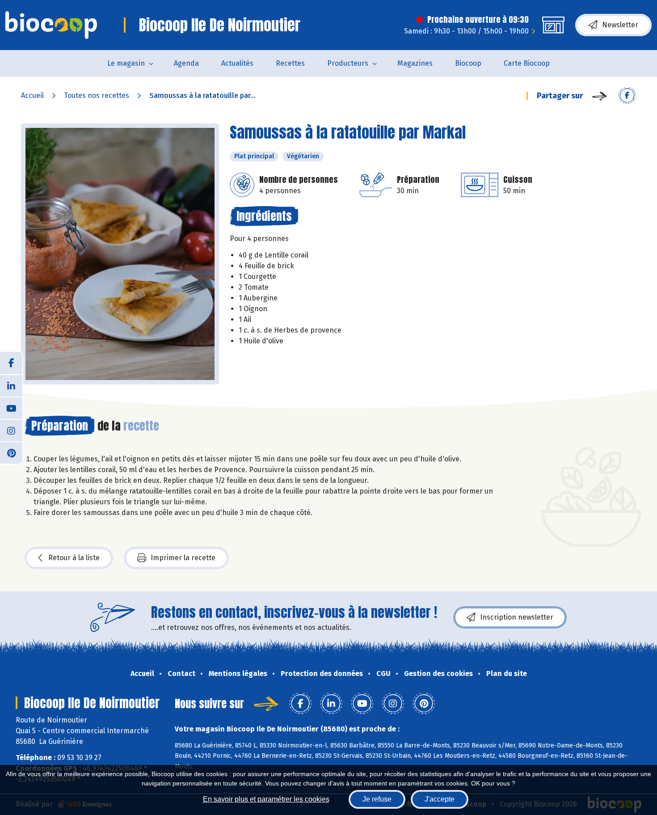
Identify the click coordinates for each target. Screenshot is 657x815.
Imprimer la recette (183, 557)
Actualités (237, 63)
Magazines (415, 63)
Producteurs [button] (347, 63)
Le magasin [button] (126, 63)
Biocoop (468, 63)
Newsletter (620, 25)
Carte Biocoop (527, 63)
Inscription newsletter (516, 617)
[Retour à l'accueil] (51, 25)
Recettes (290, 63)
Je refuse (377, 799)
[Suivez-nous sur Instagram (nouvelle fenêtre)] (11, 430)
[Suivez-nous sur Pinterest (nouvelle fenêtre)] (11, 452)
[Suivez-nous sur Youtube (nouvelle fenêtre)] (11, 408)
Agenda (186, 63)
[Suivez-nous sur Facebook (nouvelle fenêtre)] (11, 363)
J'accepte (440, 799)
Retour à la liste (74, 557)
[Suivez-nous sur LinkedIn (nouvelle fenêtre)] (11, 385)
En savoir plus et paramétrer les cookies (266, 799)
